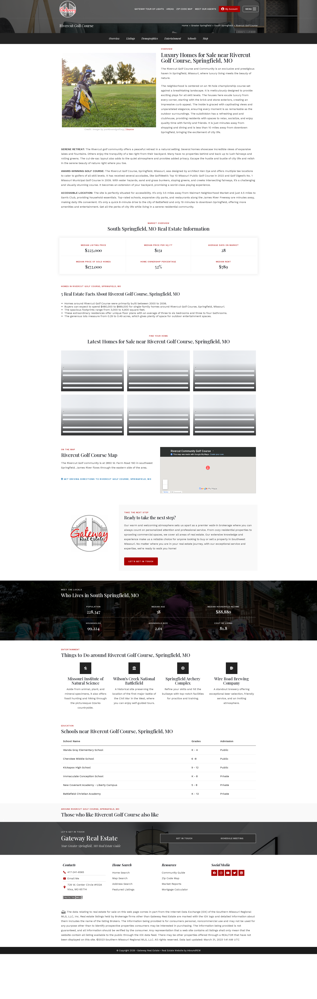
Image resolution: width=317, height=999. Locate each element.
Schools (192, 38)
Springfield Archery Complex (182, 681)
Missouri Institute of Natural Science (86, 681)
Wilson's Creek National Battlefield (134, 681)
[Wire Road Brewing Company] (231, 668)
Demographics (149, 38)
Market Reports (171, 883)
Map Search (119, 878)
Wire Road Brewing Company (231, 681)
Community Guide (173, 872)
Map (205, 38)
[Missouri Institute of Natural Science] (85, 668)
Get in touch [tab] (184, 838)
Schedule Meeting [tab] (232, 838)
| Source (129, 129)
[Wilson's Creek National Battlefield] (134, 668)
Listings (130, 38)
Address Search (122, 883)
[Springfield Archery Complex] (183, 668)
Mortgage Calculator (175, 889)
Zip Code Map (170, 878)
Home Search (121, 872)
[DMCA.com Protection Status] (73, 897)
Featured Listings (123, 889)
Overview (114, 38)
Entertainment (172, 38)
